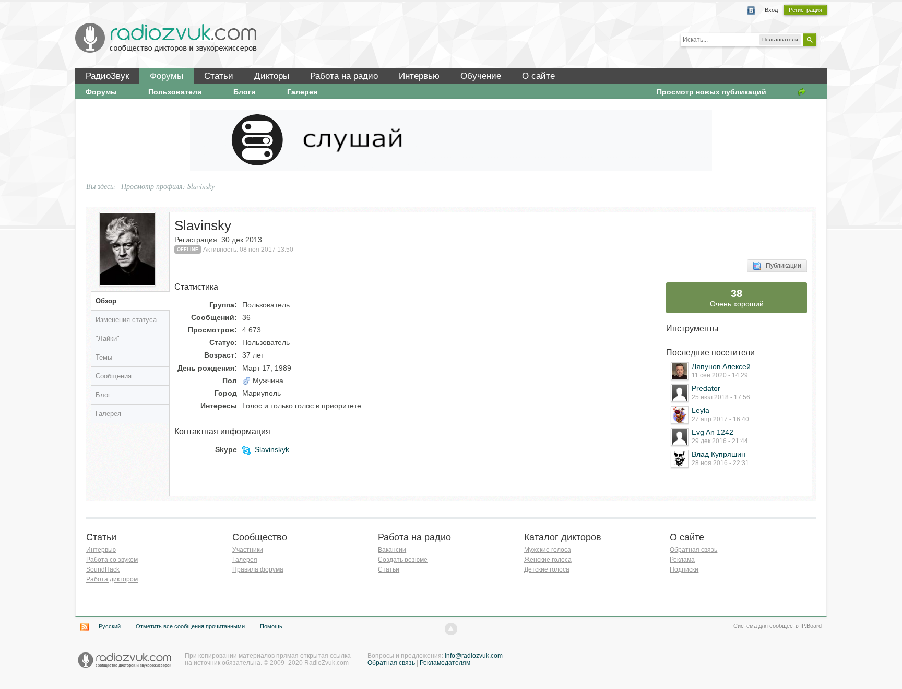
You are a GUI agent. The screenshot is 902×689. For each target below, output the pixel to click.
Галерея (302, 92)
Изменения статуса (126, 320)
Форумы (166, 76)
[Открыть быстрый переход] (801, 92)
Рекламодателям (445, 663)
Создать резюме (403, 559)
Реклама (682, 559)
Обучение (480, 76)
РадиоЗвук (107, 76)
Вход (771, 10)
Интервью (419, 76)
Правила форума (257, 569)
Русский (110, 626)
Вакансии (392, 549)
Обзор (106, 301)
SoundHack (103, 569)
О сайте (538, 76)
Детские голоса (546, 569)
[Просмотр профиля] (680, 371)
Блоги (244, 92)
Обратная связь (693, 549)
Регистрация (805, 10)
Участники (247, 549)
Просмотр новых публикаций (711, 92)
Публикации (781, 265)
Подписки (684, 569)
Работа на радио (344, 76)
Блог (103, 395)
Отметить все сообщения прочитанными (190, 626)
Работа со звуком (112, 559)
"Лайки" (108, 338)
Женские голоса (548, 559)
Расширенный (822, 39)
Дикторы (271, 76)
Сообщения (114, 376)
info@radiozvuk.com (474, 655)
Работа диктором (112, 579)
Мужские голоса (547, 549)
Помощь (271, 626)
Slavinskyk (272, 449)
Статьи (218, 76)
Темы (104, 357)
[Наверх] (451, 629)
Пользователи (175, 92)
